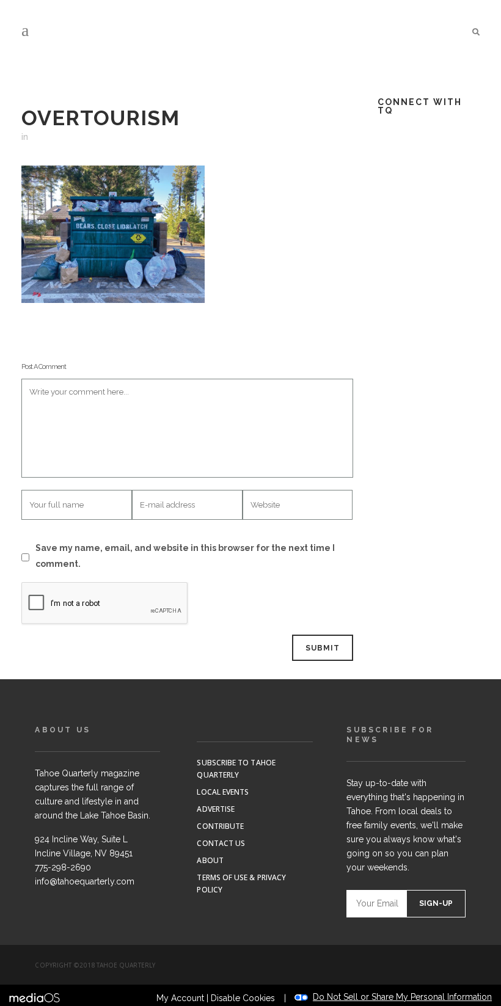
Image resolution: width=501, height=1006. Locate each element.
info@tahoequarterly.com (84, 881)
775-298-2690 (63, 867)
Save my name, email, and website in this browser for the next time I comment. (185, 556)
